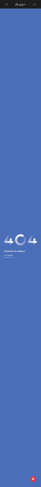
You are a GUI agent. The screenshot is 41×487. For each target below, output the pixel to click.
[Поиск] (6, 4)
